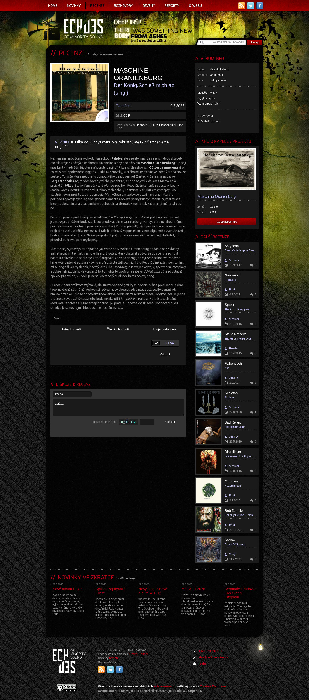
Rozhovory (123, 5)
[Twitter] (250, 5)
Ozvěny (149, 5)
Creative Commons (213, 686)
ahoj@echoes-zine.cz (213, 657)
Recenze (97, 5)
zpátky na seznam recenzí (106, 54)
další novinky (126, 578)
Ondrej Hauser (138, 654)
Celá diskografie (227, 221)
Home (52, 5)
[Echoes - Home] (83, 29)
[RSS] (241, 5)
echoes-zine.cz (164, 686)
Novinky (74, 5)
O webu (195, 5)
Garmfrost (123, 106)
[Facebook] (259, 5)
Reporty (172, 5)
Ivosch (113, 658)
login (202, 663)
